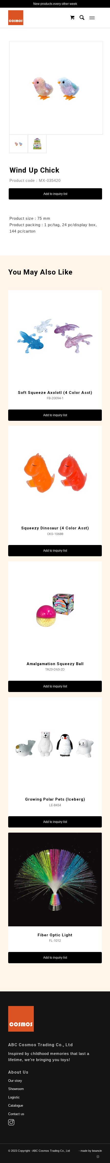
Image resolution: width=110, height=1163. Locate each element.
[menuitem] (82, 17)
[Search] (82, 17)
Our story (15, 1081)
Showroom (16, 1089)
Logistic (14, 1097)
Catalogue (15, 1105)
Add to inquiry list (55, 194)
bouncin (97, 1150)
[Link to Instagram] (98, 1156)
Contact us (16, 1114)
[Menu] (92, 18)
